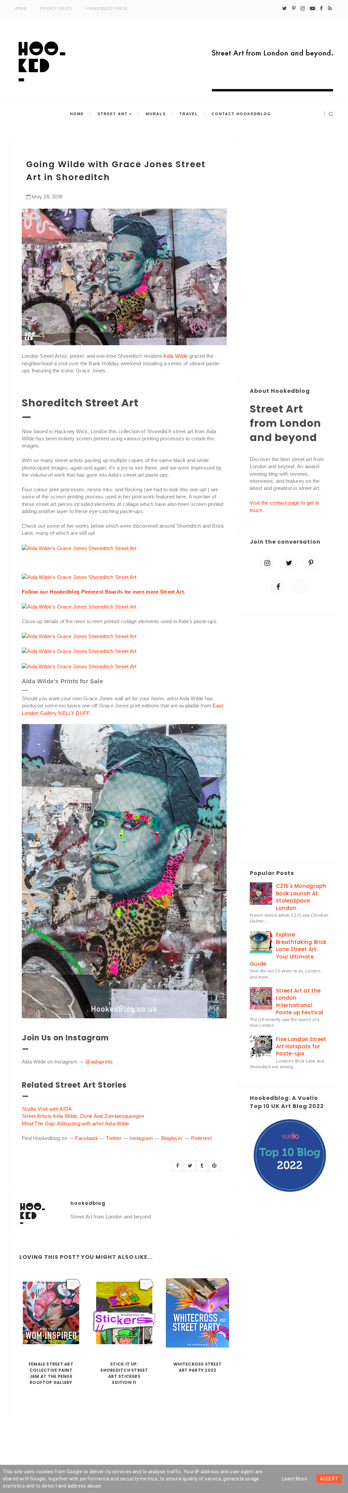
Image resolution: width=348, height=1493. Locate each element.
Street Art (113, 114)
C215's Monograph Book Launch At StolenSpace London (301, 896)
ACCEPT (329, 1478)
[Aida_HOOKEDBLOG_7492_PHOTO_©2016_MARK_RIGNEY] (79, 548)
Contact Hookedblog (241, 114)
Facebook (86, 1138)
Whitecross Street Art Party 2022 (197, 1367)
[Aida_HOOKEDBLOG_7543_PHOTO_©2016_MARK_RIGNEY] (79, 606)
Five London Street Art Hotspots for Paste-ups (301, 1046)
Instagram (141, 1138)
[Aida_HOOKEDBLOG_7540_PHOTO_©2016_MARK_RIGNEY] (79, 636)
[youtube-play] (312, 8)
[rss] (330, 8)
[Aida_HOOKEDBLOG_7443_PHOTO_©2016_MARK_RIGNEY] (79, 651)
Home (20, 8)
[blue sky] (300, 586)
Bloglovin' (172, 1138)
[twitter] (284, 8)
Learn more (295, 1478)
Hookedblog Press (106, 8)
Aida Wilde (175, 356)
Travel (188, 114)
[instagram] (302, 8)
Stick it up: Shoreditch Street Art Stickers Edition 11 (124, 1373)
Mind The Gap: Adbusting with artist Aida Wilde (75, 1123)
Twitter (113, 1138)
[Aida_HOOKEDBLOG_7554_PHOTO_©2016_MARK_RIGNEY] (79, 577)
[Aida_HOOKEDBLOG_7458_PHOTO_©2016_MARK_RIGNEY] (79, 666)
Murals (156, 114)
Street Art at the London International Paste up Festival (299, 1001)
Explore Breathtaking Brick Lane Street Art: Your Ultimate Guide (288, 949)
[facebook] (321, 8)
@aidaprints (99, 1062)
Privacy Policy (56, 8)
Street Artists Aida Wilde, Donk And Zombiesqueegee (83, 1116)
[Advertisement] (289, 261)
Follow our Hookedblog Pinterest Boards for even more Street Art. (103, 592)
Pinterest (201, 1138)
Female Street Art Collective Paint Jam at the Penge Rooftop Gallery (51, 1373)
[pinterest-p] (294, 8)
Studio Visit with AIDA (47, 1109)
